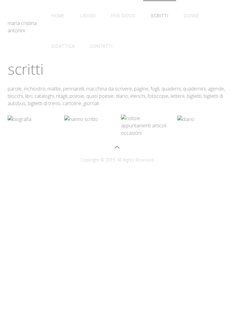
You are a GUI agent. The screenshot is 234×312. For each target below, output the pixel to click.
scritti (159, 15)
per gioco (123, 15)
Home (58, 15)
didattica (63, 46)
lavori (88, 15)
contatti (101, 46)
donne (192, 15)
